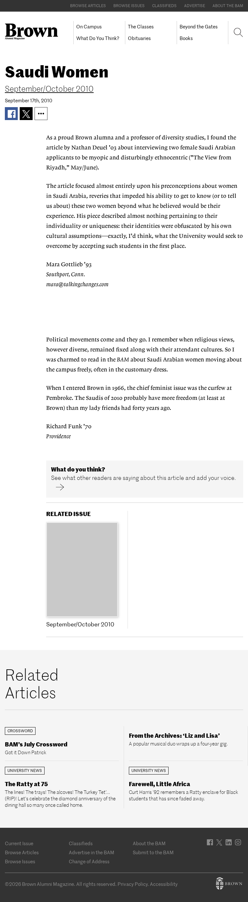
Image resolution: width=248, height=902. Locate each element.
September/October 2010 (49, 89)
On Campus (89, 27)
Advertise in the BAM (91, 852)
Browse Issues (129, 5)
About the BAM (227, 5)
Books (186, 38)
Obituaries (139, 38)
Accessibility (164, 884)
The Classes (141, 27)
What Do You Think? (97, 38)
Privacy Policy (133, 884)
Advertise (194, 5)
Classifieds (164, 5)
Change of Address (89, 861)
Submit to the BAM (153, 852)
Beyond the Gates (199, 27)
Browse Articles (88, 5)
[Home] (34, 32)
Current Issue (19, 843)
